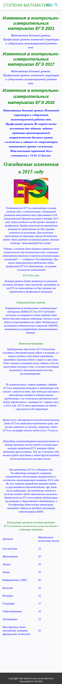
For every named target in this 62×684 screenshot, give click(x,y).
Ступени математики (28, 5)
